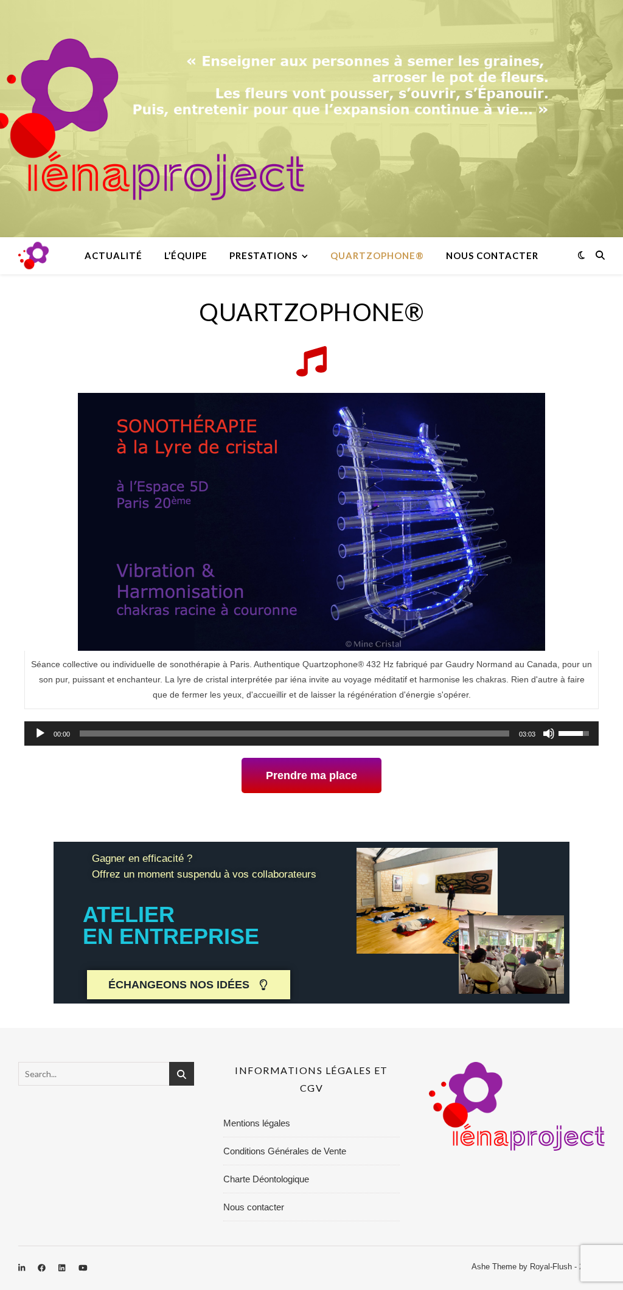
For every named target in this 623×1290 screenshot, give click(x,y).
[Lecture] (40, 733)
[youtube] (83, 1268)
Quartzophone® (377, 255)
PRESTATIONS (263, 255)
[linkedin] (63, 1268)
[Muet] (549, 733)
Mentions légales (256, 1123)
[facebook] (43, 1268)
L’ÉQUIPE (185, 255)
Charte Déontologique (266, 1179)
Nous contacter (492, 255)
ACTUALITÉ (113, 255)
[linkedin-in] (22, 1268)
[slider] (294, 733)
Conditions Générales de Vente (284, 1151)
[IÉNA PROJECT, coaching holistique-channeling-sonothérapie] (33, 255)
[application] (311, 733)
